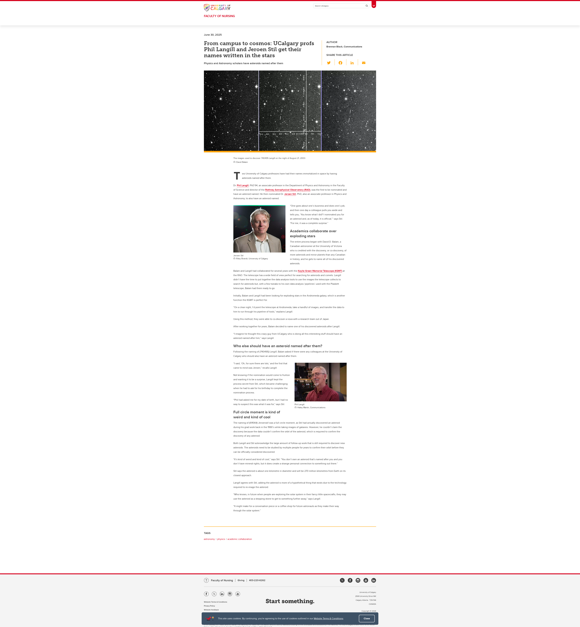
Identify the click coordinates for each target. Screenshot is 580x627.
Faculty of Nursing (219, 16)
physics (221, 539)
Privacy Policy (209, 605)
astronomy (209, 539)
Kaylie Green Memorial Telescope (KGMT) (320, 271)
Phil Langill (243, 185)
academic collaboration (239, 539)
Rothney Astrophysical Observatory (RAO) (287, 189)
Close (367, 618)
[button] (330, 62)
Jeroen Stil (290, 194)
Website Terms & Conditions (328, 618)
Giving (241, 580)
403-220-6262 (257, 580)
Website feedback (211, 609)
